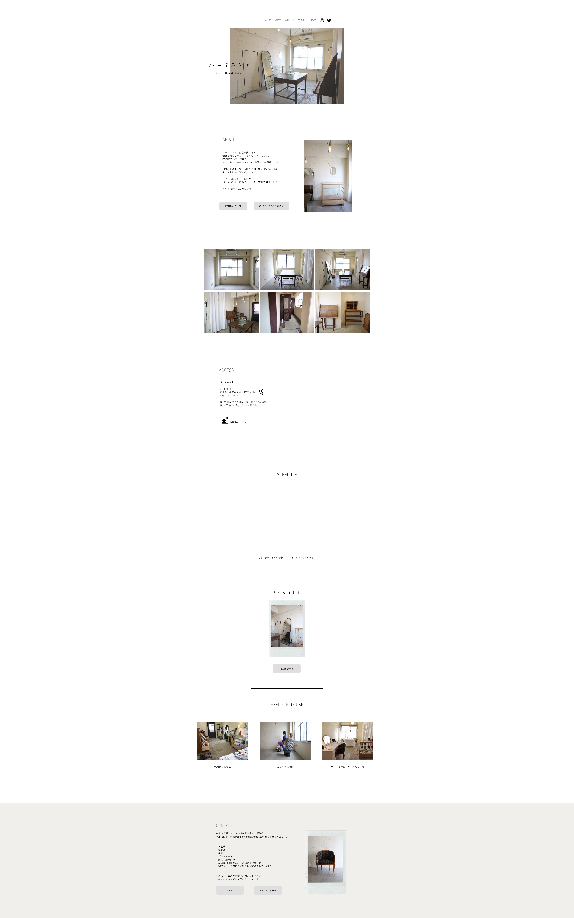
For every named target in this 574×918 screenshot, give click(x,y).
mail (230, 890)
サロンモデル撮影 (284, 767)
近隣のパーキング (239, 422)
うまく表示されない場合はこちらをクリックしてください (287, 557)
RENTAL (301, 20)
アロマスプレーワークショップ (347, 767)
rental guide (233, 206)
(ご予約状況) (277, 206)
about (268, 20)
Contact (312, 20)
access (278, 20)
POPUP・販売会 (222, 767)
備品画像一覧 (287, 668)
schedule (289, 20)
